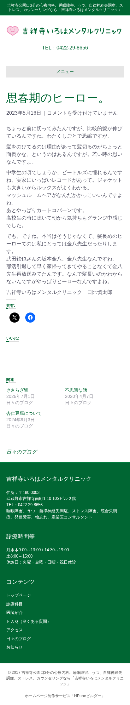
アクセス (14, 630)
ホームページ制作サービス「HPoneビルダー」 (65, 696)
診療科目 (14, 604)
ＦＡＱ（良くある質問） (28, 621)
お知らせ (14, 647)
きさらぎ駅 (17, 390)
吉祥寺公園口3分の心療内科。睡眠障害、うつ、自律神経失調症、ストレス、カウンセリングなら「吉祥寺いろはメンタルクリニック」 (65, 678)
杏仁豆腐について (24, 413)
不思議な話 (76, 390)
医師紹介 (14, 612)
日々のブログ (21, 452)
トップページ (18, 595)
